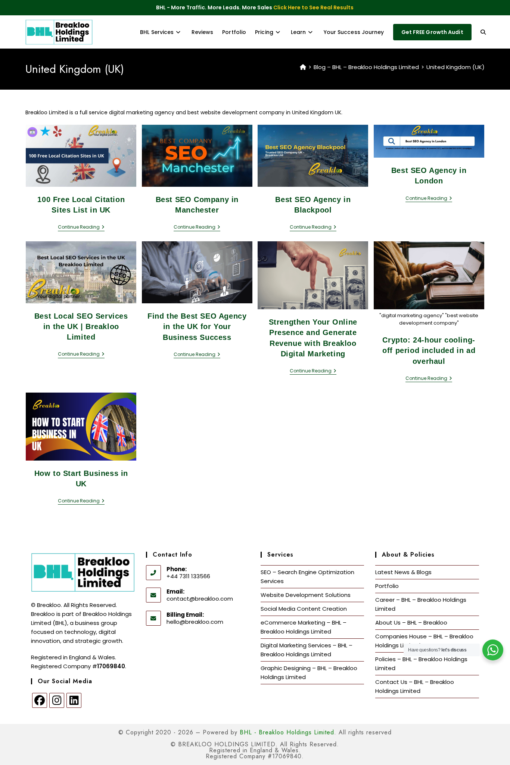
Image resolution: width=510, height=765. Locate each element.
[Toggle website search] (483, 32)
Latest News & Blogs (403, 572)
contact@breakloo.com (200, 599)
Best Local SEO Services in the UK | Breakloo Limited (81, 326)
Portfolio (387, 586)
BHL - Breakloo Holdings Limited (287, 732)
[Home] (303, 67)
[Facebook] (39, 700)
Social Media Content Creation (304, 609)
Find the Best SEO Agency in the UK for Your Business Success (196, 326)
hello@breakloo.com (195, 622)
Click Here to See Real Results (313, 7)
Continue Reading (81, 227)
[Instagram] (56, 700)
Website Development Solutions (306, 595)
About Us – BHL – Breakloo (411, 622)
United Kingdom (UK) (455, 67)
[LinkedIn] (73, 700)
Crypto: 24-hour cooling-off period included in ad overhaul (428, 350)
